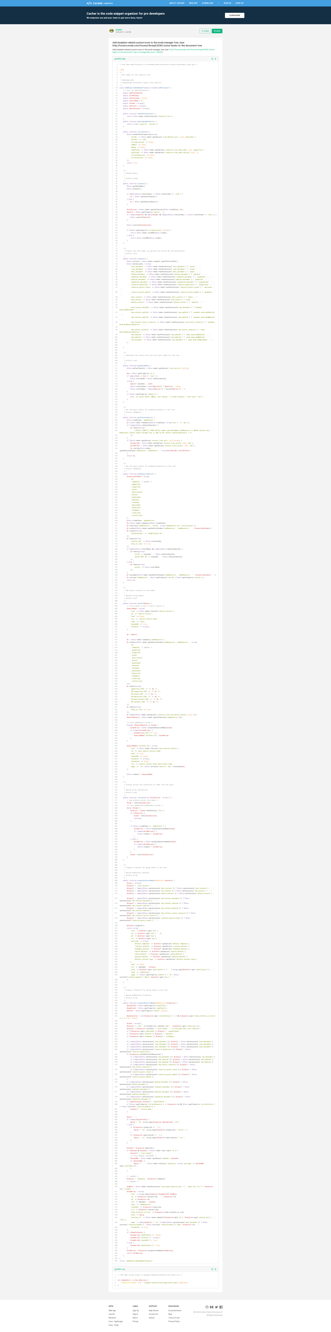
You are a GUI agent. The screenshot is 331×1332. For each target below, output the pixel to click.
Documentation (174, 1310)
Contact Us (153, 1314)
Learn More (234, 15)
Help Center (154, 1310)
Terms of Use (174, 1318)
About (135, 1318)
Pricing (135, 1321)
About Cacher (177, 3)
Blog (170, 1314)
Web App (193, 3)
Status (152, 1318)
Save (217, 31)
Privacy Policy (174, 1321)
